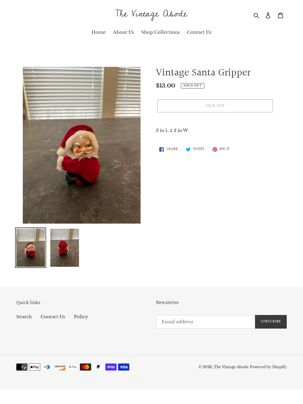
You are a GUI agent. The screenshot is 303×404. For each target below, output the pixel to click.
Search (24, 316)
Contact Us (53, 316)
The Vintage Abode (231, 367)
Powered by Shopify (268, 367)
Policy (81, 316)
